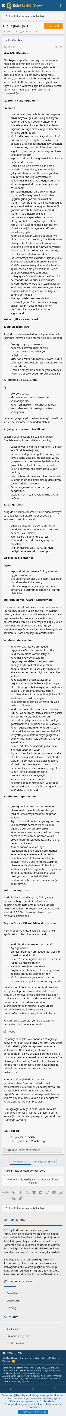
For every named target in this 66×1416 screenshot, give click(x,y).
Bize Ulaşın (13, 1328)
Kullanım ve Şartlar (18, 1336)
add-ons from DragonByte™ (42, 1370)
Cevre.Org (13, 1300)
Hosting (11, 1308)
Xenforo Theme (15, 1381)
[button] (3, 1353)
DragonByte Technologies (19, 1373)
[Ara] (33, 1388)
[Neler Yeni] (55, 1388)
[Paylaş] (56, 47)
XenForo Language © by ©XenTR (17, 1375)
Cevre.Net (12, 1293)
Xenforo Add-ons (47, 1375)
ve (24, 1149)
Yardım (6, 1361)
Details (35, 1373)
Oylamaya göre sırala (44, 1161)
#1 (61, 46)
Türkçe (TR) (16, 1353)
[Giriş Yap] (11, 1388)
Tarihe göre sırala (20, 1161)
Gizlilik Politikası (16, 1343)
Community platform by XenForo (30, 1367)
